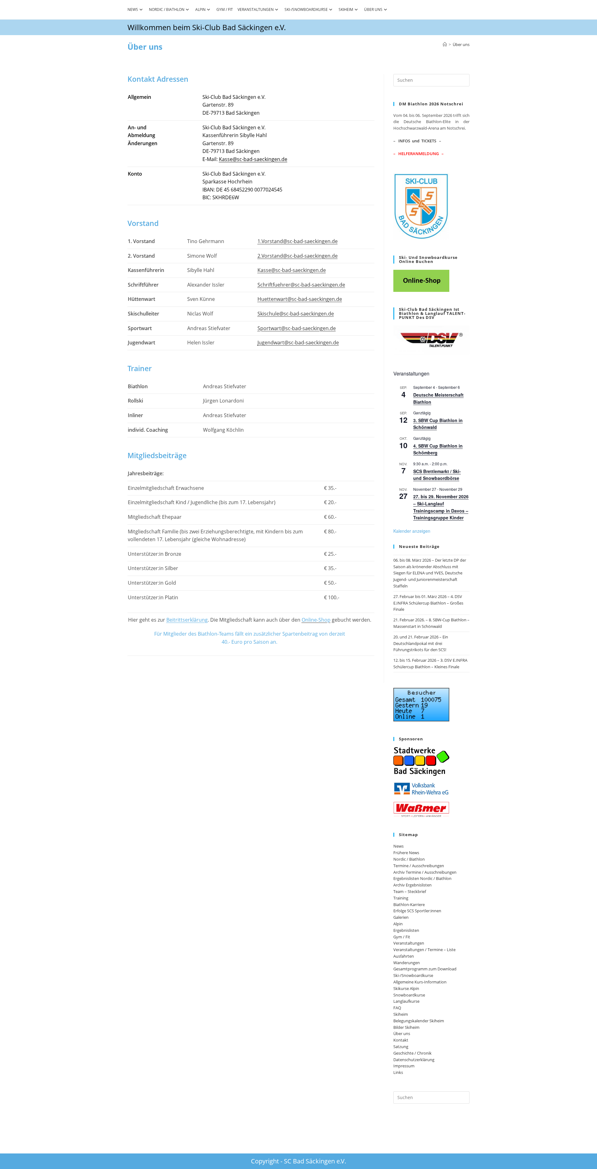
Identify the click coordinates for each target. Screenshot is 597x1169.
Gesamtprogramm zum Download (424, 969)
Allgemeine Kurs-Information (420, 982)
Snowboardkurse (409, 995)
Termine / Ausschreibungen (418, 865)
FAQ (397, 1007)
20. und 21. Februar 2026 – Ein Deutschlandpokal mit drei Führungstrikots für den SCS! (420, 643)
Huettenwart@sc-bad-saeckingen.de (299, 299)
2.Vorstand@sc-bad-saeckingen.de (297, 255)
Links (398, 1072)
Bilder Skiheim (406, 1027)
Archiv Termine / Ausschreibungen (424, 872)
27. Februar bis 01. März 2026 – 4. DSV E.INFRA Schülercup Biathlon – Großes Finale (428, 603)
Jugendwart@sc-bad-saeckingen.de (298, 342)
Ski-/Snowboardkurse (306, 9)
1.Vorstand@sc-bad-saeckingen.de (297, 241)
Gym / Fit (224, 9)
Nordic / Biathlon (166, 9)
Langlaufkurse (406, 1001)
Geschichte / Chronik (412, 1053)
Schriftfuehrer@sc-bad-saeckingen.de (301, 284)
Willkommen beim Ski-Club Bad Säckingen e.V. (206, 27)
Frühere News (406, 852)
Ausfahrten (403, 956)
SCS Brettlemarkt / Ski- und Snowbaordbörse (437, 474)
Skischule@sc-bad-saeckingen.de (295, 313)
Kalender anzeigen (411, 531)
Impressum (403, 1066)
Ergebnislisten (406, 930)
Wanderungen (406, 962)
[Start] (445, 44)
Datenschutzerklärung (413, 1059)
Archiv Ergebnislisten (412, 885)
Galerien (401, 917)
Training (400, 898)
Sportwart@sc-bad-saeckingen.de (296, 328)
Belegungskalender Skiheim (418, 1021)
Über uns (373, 9)
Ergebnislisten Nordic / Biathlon (422, 878)
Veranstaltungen (256, 9)
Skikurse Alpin (406, 988)
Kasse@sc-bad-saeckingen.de (253, 159)
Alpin (200, 9)
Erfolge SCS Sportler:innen (417, 911)
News (132, 9)
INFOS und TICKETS (417, 141)
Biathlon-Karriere (409, 904)
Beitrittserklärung (187, 619)
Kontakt (400, 1040)
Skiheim (346, 9)
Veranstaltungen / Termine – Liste (424, 949)
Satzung (400, 1046)
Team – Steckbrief (409, 891)
